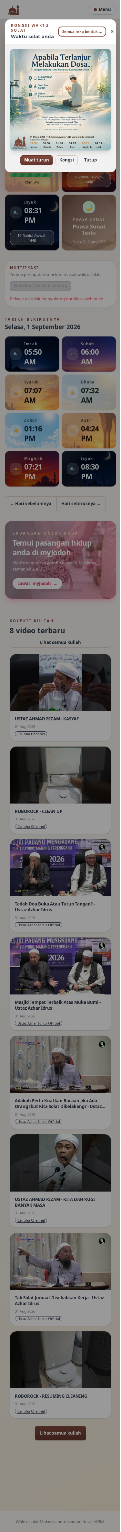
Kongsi (64, 155)
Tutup (88, 155)
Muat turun (34, 155)
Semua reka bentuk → (80, 31)
